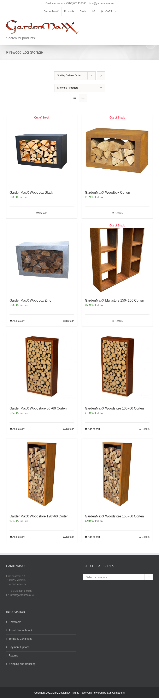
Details (43, 213)
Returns (13, 655)
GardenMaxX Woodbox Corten (107, 192)
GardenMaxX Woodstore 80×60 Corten (38, 408)
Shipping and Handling (22, 663)
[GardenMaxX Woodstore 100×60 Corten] (117, 366)
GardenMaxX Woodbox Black (31, 192)
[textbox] (118, 577)
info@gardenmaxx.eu (101, 3)
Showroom (15, 621)
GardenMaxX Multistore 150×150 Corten (114, 300)
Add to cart (18, 321)
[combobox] (118, 577)
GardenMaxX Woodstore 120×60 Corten (39, 516)
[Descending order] (101, 75)
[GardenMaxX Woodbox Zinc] (41, 258)
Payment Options (19, 647)
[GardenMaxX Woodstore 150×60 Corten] (117, 474)
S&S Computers (116, 692)
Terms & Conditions (20, 638)
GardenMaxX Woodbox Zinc (30, 300)
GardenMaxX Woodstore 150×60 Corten (114, 516)
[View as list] (83, 98)
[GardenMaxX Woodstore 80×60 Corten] (41, 366)
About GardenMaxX (20, 630)
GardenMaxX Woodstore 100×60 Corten (114, 408)
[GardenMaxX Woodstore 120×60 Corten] (41, 474)
